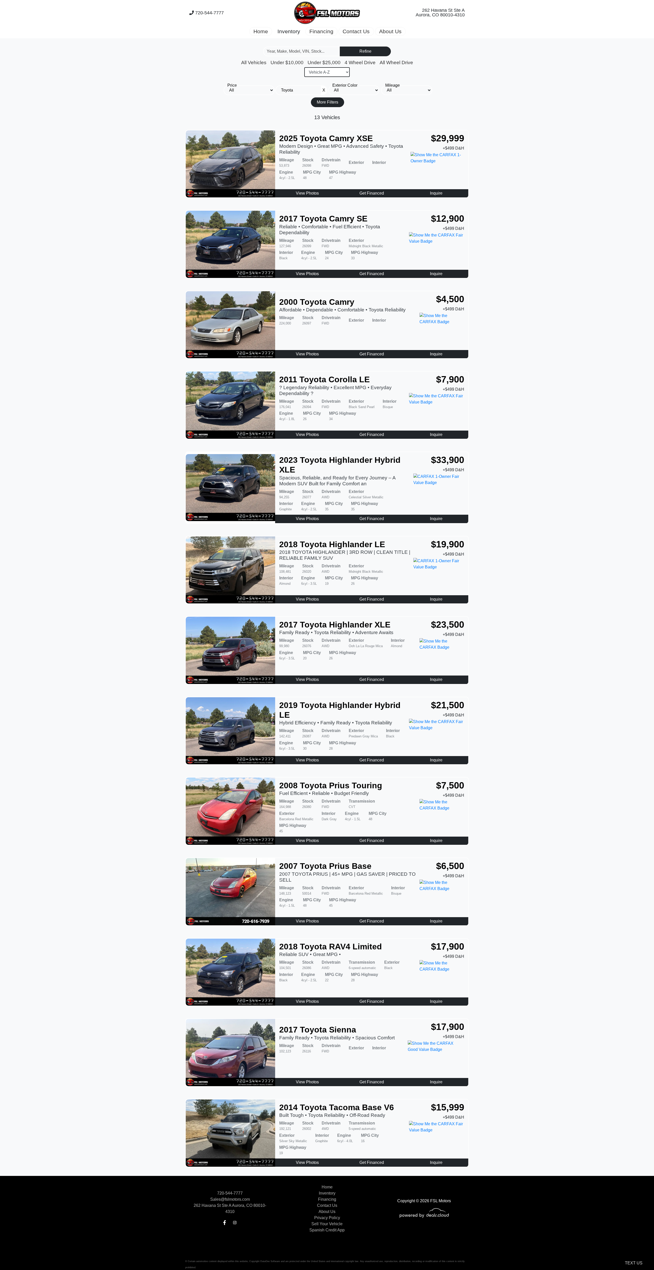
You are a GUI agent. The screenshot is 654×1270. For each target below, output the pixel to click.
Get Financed (371, 193)
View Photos (307, 193)
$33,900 (447, 460)
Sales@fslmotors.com (230, 1199)
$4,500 (450, 299)
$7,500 (450, 785)
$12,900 (447, 218)
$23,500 (447, 624)
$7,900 (450, 379)
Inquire (436, 193)
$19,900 (447, 544)
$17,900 (447, 946)
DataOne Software (270, 1261)
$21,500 (447, 705)
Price (232, 85)
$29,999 (447, 138)
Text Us (634, 1263)
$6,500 (450, 866)
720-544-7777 (209, 12)
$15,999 (447, 1107)
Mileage (392, 85)
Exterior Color (344, 85)
